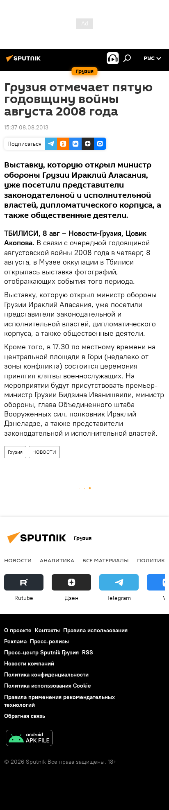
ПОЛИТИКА (153, 560)
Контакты (47, 630)
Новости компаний (29, 663)
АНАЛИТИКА (57, 560)
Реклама (15, 641)
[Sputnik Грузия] (24, 61)
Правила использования (95, 630)
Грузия (15, 452)
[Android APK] (29, 739)
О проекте (18, 630)
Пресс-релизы (49, 641)
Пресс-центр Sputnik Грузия (41, 652)
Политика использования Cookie (47, 685)
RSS (87, 652)
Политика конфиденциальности (46, 674)
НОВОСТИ (44, 452)
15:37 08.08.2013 (26, 127)
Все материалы (105, 560)
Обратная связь (24, 715)
